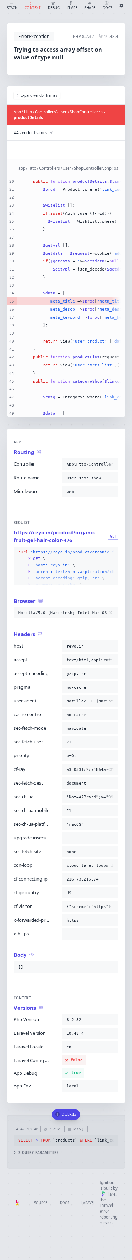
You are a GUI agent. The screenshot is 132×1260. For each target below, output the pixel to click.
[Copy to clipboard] (111, 464)
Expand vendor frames (39, 95)
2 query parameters (38, 1152)
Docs (64, 1203)
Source (40, 1203)
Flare (110, 1194)
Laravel (88, 1203)
